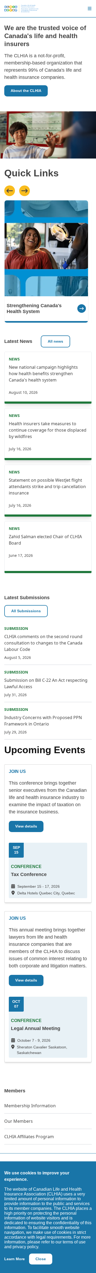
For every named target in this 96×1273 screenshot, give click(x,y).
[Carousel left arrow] (9, 190)
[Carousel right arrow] (24, 190)
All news (55, 341)
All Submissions (26, 611)
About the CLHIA (26, 90)
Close (40, 1259)
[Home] (21, 8)
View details (26, 826)
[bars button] (87, 8)
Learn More (14, 1259)
